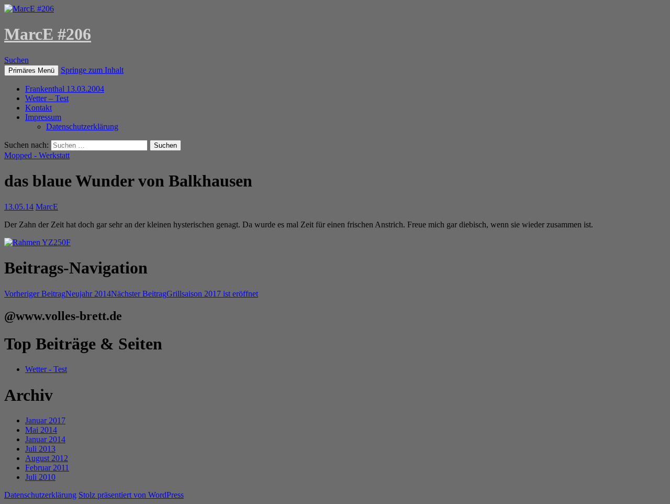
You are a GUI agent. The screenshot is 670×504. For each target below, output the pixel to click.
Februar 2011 (47, 467)
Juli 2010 (40, 477)
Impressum (43, 117)
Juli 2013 (40, 448)
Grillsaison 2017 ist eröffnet (184, 293)
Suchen (16, 60)
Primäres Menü (31, 70)
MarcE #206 (47, 34)
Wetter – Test (47, 98)
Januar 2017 (45, 420)
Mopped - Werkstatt (37, 155)
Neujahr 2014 (57, 293)
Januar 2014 (45, 439)
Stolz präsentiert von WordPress (131, 494)
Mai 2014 (41, 429)
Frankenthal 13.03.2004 (64, 88)
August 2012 (46, 458)
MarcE (47, 206)
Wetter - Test (46, 369)
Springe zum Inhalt (92, 69)
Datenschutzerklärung (82, 126)
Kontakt (38, 107)
